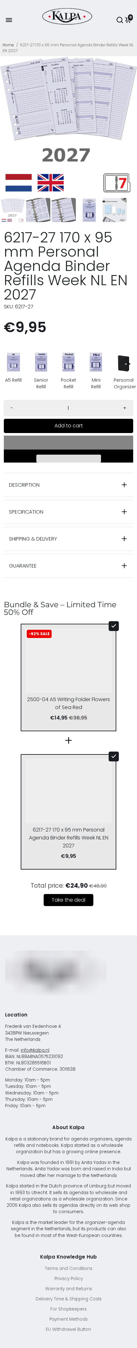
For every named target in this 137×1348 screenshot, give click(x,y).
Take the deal (68, 900)
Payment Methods (68, 1319)
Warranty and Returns (68, 1289)
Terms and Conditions (68, 1269)
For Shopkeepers (68, 1309)
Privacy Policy (68, 1279)
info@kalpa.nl (35, 1050)
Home (8, 45)
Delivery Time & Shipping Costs (69, 1299)
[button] (68, 443)
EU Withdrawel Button (68, 1329)
